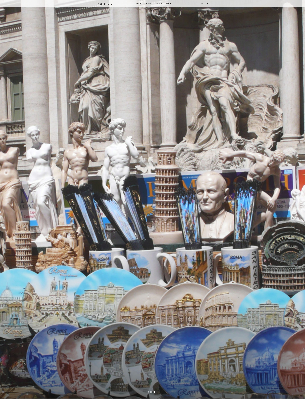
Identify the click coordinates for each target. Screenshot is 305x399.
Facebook (205, 4)
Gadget (168, 3)
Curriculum (137, 3)
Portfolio (148, 3)
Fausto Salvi (105, 3)
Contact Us (159, 3)
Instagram (207, 4)
